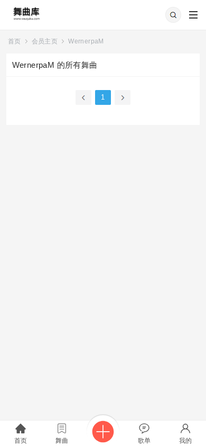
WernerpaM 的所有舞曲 (55, 64)
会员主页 (45, 41)
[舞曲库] (25, 10)
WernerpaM (86, 41)
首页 (14, 41)
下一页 (122, 97)
